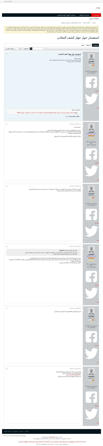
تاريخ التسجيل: (93, 71)
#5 (6, 308)
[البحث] (31, 48)
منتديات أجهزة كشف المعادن (66, 15)
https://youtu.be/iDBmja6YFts (73, 375)
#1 (6, 54)
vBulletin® (51, 437)
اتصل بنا (21, 431)
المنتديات (96, 15)
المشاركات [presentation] (95, 45)
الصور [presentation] (82, 45)
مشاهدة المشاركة (58, 250)
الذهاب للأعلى (7, 431)
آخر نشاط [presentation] (88, 45)
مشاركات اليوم (94, 18)
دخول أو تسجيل (8, 1)
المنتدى (93, 22)
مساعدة (27, 431)
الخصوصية (15, 431)
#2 (6, 124)
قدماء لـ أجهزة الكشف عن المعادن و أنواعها (71, 22)
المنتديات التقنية (86, 22)
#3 (6, 186)
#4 (6, 246)
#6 (6, 369)
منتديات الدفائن (84, 15)
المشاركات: (92, 73)
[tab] (95, 45)
